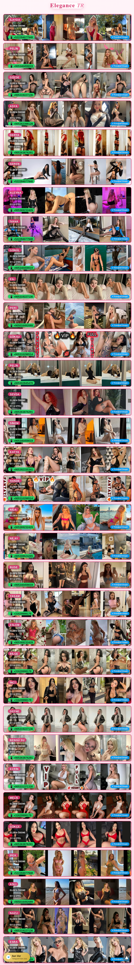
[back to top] (127, 958)
